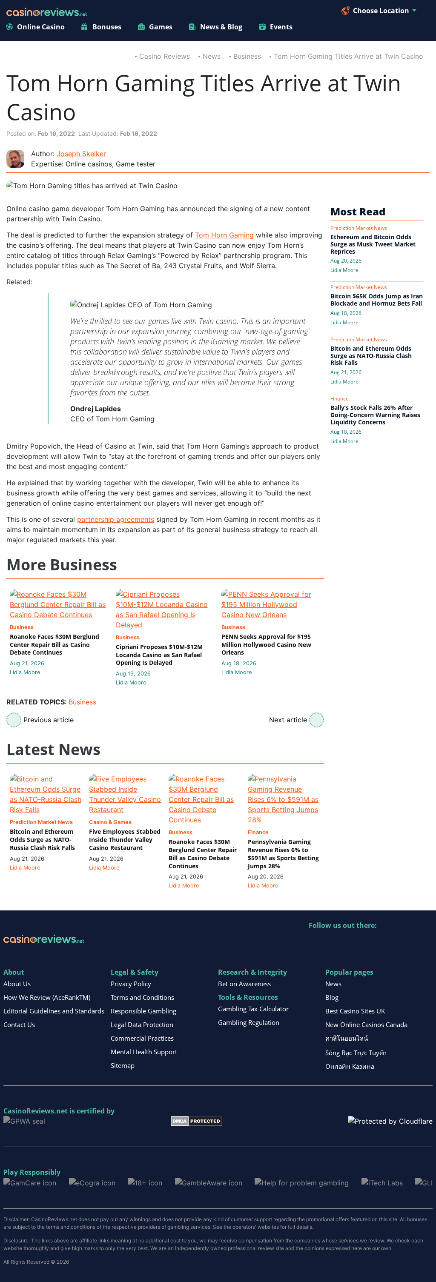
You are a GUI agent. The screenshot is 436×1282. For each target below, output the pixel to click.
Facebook (389, 943)
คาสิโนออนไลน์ (346, 1038)
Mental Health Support (144, 1051)
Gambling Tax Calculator (253, 1008)
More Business (61, 565)
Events (281, 26)
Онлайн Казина (349, 1066)
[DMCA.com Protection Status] (196, 1120)
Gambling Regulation (248, 1022)
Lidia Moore (25, 672)
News (212, 56)
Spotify (426, 943)
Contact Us (19, 1024)
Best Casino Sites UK (355, 1011)
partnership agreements (115, 519)
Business (247, 56)
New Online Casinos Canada (366, 1024)
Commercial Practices (142, 1038)
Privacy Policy (131, 983)
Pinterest (352, 943)
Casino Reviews (164, 56)
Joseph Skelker (81, 153)
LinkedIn (334, 943)
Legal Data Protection (142, 1024)
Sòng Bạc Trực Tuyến (356, 1052)
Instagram (407, 943)
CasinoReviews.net (35, 1111)
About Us (17, 983)
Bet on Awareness (244, 983)
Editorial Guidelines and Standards (53, 1011)
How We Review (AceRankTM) (46, 997)
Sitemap (123, 1065)
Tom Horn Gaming (224, 235)
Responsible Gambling (143, 1011)
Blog (331, 997)
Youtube (371, 943)
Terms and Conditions (142, 997)
